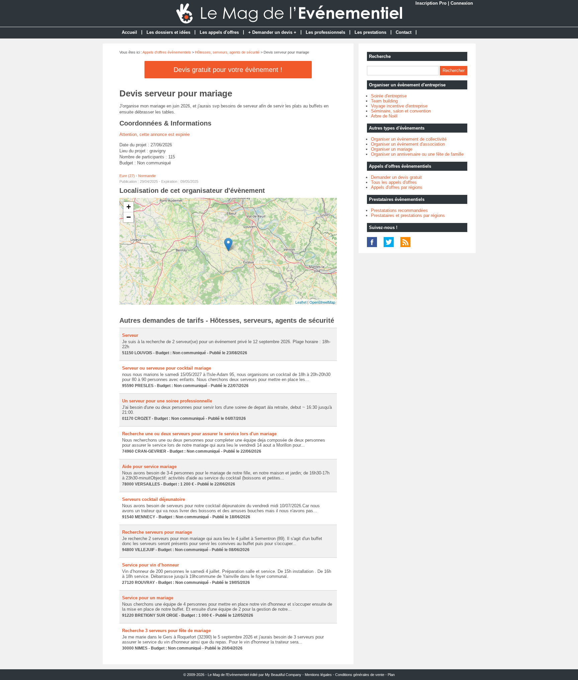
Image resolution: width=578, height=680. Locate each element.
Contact (403, 32)
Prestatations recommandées (399, 210)
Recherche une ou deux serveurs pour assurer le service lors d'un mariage (199, 433)
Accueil (129, 32)
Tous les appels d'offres (394, 182)
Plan (391, 675)
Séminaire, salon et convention (401, 111)
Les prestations (370, 32)
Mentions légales (318, 675)
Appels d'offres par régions (396, 187)
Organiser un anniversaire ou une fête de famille (417, 154)
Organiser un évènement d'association (408, 144)
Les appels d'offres (219, 32)
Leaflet (300, 302)
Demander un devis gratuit (396, 177)
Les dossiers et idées (168, 32)
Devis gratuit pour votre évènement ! (228, 69)
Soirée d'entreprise (389, 95)
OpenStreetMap (322, 302)
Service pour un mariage (147, 597)
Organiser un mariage (391, 149)
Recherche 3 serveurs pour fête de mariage (166, 630)
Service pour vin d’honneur (150, 565)
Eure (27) (127, 176)
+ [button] (128, 207)
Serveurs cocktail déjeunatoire (153, 499)
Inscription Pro (431, 3)
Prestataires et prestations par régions (408, 215)
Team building (384, 100)
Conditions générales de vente (359, 675)
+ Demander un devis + (272, 32)
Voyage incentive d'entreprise (399, 105)
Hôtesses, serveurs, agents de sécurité (227, 52)
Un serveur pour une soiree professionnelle (167, 400)
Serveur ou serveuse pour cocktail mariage (166, 368)
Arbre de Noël (384, 116)
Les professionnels (325, 32)
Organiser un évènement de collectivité (409, 139)
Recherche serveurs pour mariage (157, 532)
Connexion (462, 3)
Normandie (147, 176)
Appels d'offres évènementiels (166, 52)
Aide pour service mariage (149, 466)
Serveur (130, 335)
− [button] (128, 217)
